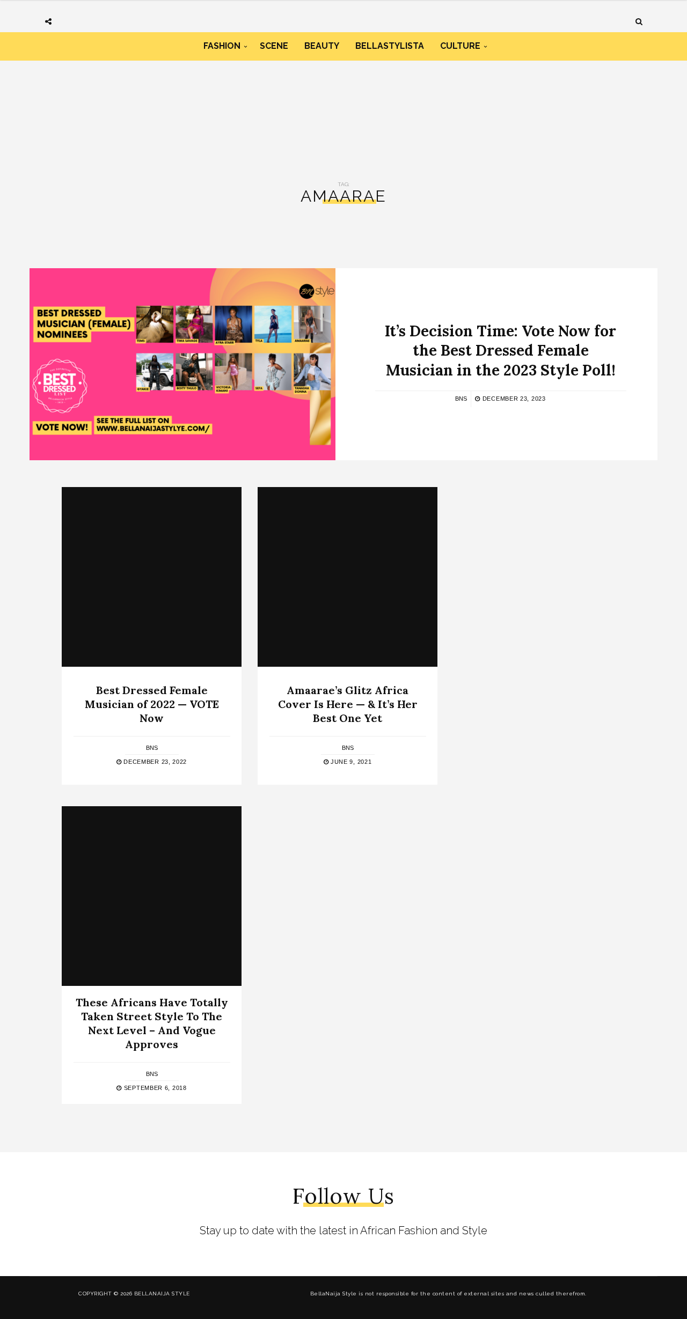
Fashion (221, 46)
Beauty (321, 46)
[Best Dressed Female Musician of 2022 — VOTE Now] (152, 577)
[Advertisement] (343, 106)
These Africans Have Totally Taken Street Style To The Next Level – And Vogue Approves (152, 1023)
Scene (274, 46)
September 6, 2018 (154, 1088)
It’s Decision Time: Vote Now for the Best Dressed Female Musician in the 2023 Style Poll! (500, 350)
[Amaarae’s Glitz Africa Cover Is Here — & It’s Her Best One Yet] (347, 577)
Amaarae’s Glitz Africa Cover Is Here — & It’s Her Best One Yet (348, 704)
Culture (460, 46)
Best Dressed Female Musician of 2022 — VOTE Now (152, 704)
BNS (461, 398)
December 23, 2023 (512, 398)
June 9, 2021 (349, 761)
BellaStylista (389, 46)
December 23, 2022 (154, 761)
